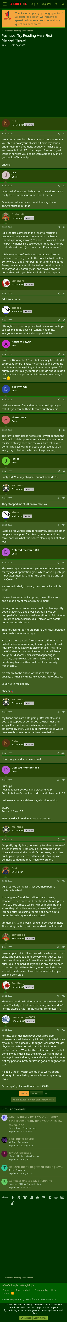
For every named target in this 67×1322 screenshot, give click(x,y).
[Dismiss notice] (61, 13)
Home (5, 1293)
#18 (63, 947)
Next (35, 1093)
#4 (64, 293)
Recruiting (23, 1142)
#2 (64, 185)
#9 (64, 471)
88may (12, 1156)
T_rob (11, 1170)
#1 (64, 133)
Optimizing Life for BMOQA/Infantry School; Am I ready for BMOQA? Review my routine (35, 1121)
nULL (7, 45)
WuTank (12, 1142)
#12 (63, 562)
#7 (64, 399)
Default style (11, 1285)
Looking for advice (21, 1139)
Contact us (7, 1290)
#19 (63, 995)
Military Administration (30, 1184)
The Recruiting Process (28, 1156)
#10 (63, 498)
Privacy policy (41, 1290)
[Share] (59, 134)
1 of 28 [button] (24, 1093)
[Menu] (5, 4)
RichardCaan (15, 1128)
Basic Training (29, 1128)
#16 (63, 839)
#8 (64, 429)
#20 (63, 1029)
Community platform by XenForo (29, 1299)
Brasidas (13, 1184)
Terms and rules (24, 1290)
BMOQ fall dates (20, 1153)
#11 (63, 524)
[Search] (63, 4)
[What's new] (56, 4)
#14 (63, 753)
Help (53, 1290)
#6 (64, 354)
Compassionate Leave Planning (30, 1181)
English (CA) (29, 1285)
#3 (64, 226)
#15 (63, 780)
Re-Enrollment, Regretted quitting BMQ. (36, 1167)
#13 (63, 712)
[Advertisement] (33, 81)
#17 (63, 880)
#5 (64, 320)
